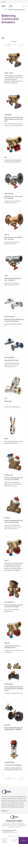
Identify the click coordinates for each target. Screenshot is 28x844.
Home (6, 9)
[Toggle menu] (26, 6)
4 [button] (18, 44)
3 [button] (15, 44)
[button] (6, 45)
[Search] (23, 6)
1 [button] (9, 44)
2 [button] (12, 44)
